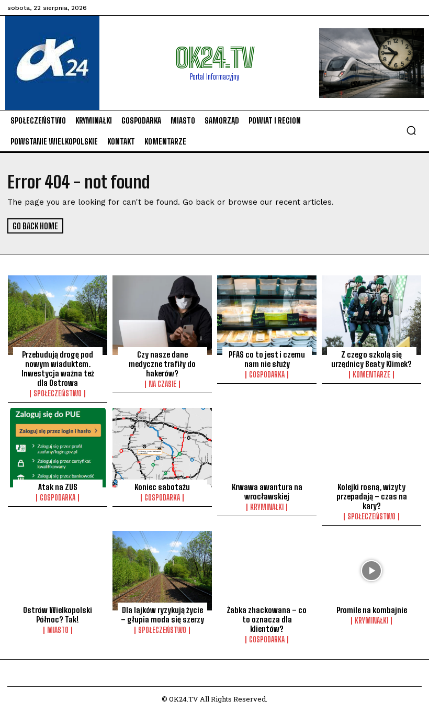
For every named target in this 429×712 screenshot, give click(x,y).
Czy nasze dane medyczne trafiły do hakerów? (162, 364)
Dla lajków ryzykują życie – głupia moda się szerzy (162, 614)
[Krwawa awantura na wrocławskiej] (267, 447)
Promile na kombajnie (371, 610)
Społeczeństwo (57, 393)
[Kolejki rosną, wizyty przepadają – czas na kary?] (371, 447)
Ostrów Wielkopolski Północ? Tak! (57, 614)
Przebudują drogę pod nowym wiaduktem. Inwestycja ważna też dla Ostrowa (57, 368)
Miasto (58, 630)
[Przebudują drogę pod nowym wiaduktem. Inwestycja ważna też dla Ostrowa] (57, 315)
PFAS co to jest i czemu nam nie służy (267, 359)
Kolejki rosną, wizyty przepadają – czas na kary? (371, 496)
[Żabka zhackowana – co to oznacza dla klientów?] (267, 570)
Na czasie (162, 384)
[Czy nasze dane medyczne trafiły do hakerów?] (162, 315)
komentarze (371, 375)
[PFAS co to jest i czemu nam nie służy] (267, 315)
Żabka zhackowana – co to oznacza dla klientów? (267, 619)
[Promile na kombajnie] (371, 570)
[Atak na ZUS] (57, 447)
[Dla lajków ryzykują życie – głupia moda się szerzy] (162, 570)
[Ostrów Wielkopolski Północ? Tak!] (57, 570)
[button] (411, 130)
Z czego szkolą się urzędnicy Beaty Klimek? (371, 359)
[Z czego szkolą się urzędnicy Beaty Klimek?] (371, 315)
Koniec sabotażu (162, 487)
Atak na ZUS (57, 487)
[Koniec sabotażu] (162, 447)
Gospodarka (267, 375)
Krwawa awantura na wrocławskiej (267, 491)
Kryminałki (267, 507)
